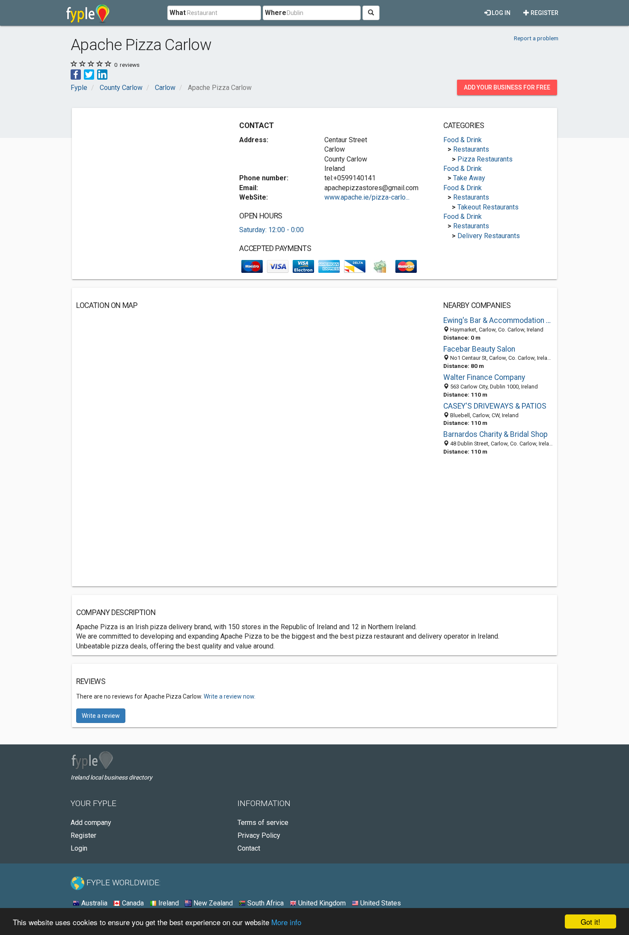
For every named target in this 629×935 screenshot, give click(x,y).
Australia (93, 903)
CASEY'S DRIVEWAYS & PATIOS (494, 406)
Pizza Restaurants (485, 159)
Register (543, 12)
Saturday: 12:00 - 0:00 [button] (271, 230)
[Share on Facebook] (76, 74)
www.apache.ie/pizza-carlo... (366, 197)
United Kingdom (321, 903)
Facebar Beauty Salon (479, 349)
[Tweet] (89, 74)
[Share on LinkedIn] (102, 74)
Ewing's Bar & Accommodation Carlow (498, 320)
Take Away (469, 178)
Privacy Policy (258, 835)
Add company (91, 822)
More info (286, 922)
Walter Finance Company (484, 377)
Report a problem (536, 38)
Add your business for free (507, 87)
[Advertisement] (148, 172)
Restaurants (471, 149)
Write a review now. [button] (229, 696)
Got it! (590, 921)
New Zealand (212, 903)
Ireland (168, 903)
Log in (500, 12)
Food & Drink (462, 140)
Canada (132, 903)
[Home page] (88, 13)
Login (79, 848)
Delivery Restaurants (488, 236)
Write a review (101, 715)
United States (380, 903)
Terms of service (262, 822)
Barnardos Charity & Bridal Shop (495, 434)
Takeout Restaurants (488, 207)
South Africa (265, 903)
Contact (248, 848)
